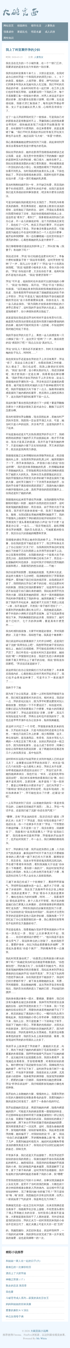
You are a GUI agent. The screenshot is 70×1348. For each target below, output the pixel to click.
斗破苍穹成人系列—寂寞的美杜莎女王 (27, 1298)
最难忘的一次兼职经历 (18, 1267)
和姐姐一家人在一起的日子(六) (23, 1261)
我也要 (9, 1291)
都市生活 (36, 25)
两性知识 (9, 38)
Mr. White (41, 1338)
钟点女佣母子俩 (15, 1316)
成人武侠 (50, 31)
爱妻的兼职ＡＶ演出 (17, 1310)
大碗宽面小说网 (39, 1331)
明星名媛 (36, 31)
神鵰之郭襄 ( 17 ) (15, 1279)
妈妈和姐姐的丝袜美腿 (18, 1304)
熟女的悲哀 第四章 (16, 1285)
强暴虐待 (9, 31)
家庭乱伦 (22, 31)
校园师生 (22, 25)
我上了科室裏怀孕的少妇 (23, 49)
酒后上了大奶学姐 (16, 1273)
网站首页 (9, 25)
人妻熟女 (50, 25)
